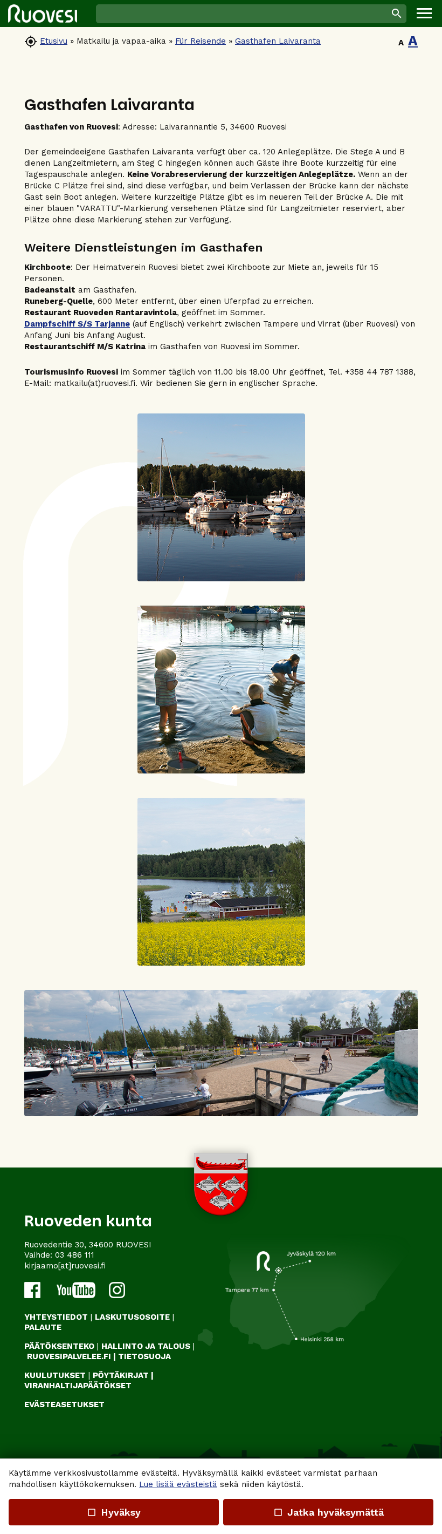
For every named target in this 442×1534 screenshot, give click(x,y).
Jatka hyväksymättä (328, 1512)
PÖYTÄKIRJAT (121, 1375)
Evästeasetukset (64, 1404)
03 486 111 (74, 1255)
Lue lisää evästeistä (178, 1484)
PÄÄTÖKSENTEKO (59, 1346)
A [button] (401, 42)
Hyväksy (114, 1512)
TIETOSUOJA (144, 1356)
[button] (424, 13)
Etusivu (53, 41)
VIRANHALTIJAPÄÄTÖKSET (78, 1385)
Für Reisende (200, 41)
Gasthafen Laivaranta (278, 41)
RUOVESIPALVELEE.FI (69, 1356)
